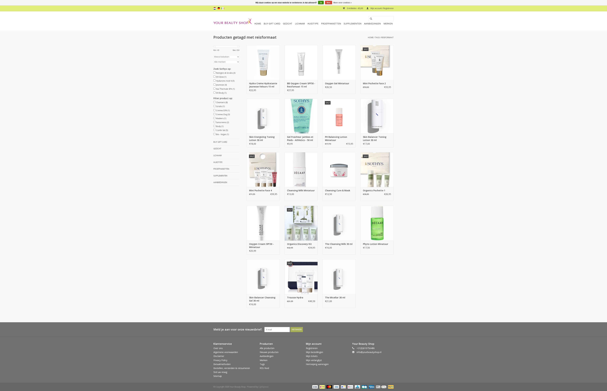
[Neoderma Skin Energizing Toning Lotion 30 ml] (263, 116)
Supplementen (352, 23)
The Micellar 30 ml (335, 297)
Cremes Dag (223, 114)
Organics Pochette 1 (374, 190)
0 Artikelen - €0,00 (354, 8)
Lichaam (300, 23)
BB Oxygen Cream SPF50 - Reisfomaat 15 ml (301, 85)
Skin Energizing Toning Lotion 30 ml (262, 138)
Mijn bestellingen (314, 352)
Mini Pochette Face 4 (260, 190)
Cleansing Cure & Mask (337, 190)
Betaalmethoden (222, 364)
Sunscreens (222, 122)
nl (214, 8)
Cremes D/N (223, 110)
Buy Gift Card (272, 23)
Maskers (221, 118)
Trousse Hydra (295, 297)
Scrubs (220, 106)
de (219, 8)
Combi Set (222, 130)
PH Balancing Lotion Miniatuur (336, 138)
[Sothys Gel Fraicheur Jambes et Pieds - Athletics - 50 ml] (301, 116)
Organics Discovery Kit (299, 243)
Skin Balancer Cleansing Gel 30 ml (262, 299)
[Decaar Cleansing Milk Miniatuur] (301, 169)
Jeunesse (221, 84)
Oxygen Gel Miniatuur (337, 83)
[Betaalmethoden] (314, 386)
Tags (377, 37)
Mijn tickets (312, 356)
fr (223, 8)
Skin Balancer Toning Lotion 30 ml (374, 138)
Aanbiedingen (372, 23)
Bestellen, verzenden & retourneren (231, 368)
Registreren (312, 348)
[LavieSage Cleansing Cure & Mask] (339, 169)
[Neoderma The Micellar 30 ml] (339, 276)
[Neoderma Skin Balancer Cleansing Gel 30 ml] (263, 276)
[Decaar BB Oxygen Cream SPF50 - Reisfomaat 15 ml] (301, 62)
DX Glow (221, 77)
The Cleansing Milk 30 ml (339, 243)
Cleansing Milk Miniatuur (301, 190)
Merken (388, 23)
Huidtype (312, 23)
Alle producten (267, 348)
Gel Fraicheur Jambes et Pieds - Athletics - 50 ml (300, 138)
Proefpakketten (331, 23)
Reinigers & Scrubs (225, 73)
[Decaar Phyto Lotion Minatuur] (377, 223)
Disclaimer (218, 356)
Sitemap (217, 376)
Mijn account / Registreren (382, 8)
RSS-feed (264, 368)
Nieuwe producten (269, 352)
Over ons (218, 348)
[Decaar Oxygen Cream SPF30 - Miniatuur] (263, 223)
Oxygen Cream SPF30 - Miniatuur (261, 245)
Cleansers (222, 102)
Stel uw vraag (220, 372)
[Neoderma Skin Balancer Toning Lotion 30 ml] (377, 116)
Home (257, 23)
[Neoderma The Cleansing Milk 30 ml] (339, 223)
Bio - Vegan (222, 134)
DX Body (221, 93)
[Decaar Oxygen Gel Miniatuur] (339, 62)
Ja (321, 3)
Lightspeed (263, 386)
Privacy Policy (220, 360)
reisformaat (387, 37)
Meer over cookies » (342, 3)
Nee (328, 3)
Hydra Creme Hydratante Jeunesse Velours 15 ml (263, 85)
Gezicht (287, 23)
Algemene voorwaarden (225, 352)
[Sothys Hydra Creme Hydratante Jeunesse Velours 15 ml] (263, 62)
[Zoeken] (369, 19)
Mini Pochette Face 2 (374, 83)
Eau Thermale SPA (225, 89)
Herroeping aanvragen (317, 364)
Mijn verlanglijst (314, 360)
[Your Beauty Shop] (232, 21)
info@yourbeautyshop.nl (369, 352)
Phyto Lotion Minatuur (375, 243)
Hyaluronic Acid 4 (225, 80)
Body (220, 126)
